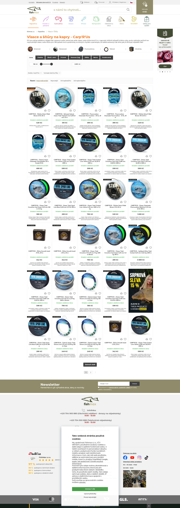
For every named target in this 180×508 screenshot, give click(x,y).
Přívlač (83, 24)
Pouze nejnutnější (90, 497)
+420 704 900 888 (78, 420)
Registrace (122, 2)
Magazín (62, 2)
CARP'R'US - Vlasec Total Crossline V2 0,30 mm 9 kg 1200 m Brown (90, 252)
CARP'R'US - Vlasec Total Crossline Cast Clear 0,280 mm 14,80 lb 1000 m (115, 161)
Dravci (71, 24)
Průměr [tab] (63, 57)
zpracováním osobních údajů (119, 387)
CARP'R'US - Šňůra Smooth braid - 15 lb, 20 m (115, 343)
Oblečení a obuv (109, 24)
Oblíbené (86, 2)
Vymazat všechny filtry (51, 73)
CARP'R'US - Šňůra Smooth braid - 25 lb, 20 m (64, 252)
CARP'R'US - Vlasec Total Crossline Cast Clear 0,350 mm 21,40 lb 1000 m (115, 298)
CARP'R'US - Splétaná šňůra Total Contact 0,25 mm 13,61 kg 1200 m (141, 252)
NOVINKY (134, 24)
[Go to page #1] (160, 72)
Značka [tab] (40, 57)
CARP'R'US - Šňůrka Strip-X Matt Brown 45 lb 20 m (140, 115)
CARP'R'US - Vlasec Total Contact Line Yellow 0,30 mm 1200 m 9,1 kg (90, 207)
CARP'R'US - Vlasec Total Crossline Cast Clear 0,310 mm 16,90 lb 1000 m (141, 161)
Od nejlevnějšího (79, 81)
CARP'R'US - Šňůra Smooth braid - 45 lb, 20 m (39, 252)
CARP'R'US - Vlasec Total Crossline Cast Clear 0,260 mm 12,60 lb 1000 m (39, 298)
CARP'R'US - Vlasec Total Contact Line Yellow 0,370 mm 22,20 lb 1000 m (90, 161)
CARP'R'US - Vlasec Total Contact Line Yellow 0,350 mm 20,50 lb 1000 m (141, 344)
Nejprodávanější (42, 81)
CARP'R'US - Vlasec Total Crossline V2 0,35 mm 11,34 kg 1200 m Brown (64, 298)
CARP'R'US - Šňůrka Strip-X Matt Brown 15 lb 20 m (115, 206)
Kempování (96, 24)
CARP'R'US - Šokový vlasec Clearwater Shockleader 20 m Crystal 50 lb (39, 161)
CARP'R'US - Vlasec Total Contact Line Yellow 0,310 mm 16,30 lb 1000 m (64, 161)
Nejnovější (54, 81)
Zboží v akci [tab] (51, 57)
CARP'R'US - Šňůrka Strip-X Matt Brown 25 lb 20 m (39, 115)
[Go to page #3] (165, 72)
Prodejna (55, 2)
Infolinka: (91, 410)
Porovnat (100, 2)
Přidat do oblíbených (49, 110)
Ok (149, 506)
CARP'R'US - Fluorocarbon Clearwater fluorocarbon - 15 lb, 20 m (115, 115)
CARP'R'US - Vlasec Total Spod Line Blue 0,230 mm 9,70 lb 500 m (65, 206)
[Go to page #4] (167, 72)
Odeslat (134, 383)
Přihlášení (115, 2)
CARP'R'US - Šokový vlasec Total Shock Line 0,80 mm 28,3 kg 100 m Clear (90, 344)
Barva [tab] (95, 57)
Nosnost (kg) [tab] (75, 57)
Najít (128, 9)
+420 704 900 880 (68, 414)
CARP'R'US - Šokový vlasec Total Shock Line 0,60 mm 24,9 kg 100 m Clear (90, 298)
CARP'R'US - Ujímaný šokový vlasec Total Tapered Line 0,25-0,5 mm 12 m (64, 115)
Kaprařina (33, 24)
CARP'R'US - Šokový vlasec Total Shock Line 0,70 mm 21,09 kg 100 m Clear (64, 344)
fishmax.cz (34, 10)
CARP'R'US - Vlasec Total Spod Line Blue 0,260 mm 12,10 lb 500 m (39, 344)
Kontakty (32, 2)
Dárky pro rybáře (147, 24)
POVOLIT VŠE (90, 489)
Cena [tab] (31, 57)
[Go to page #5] (170, 72)
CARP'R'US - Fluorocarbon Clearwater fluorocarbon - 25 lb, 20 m (90, 115)
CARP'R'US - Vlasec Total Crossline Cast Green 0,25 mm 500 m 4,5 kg (39, 207)
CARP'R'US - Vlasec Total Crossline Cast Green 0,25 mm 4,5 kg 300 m (115, 252)
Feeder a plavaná (45, 24)
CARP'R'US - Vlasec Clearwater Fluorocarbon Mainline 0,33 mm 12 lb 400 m (140, 207)
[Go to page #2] (162, 72)
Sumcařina (58, 24)
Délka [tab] (87, 57)
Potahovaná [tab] (106, 57)
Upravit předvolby (90, 494)
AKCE (122, 24)
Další (95, 372)
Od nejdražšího (66, 81)
